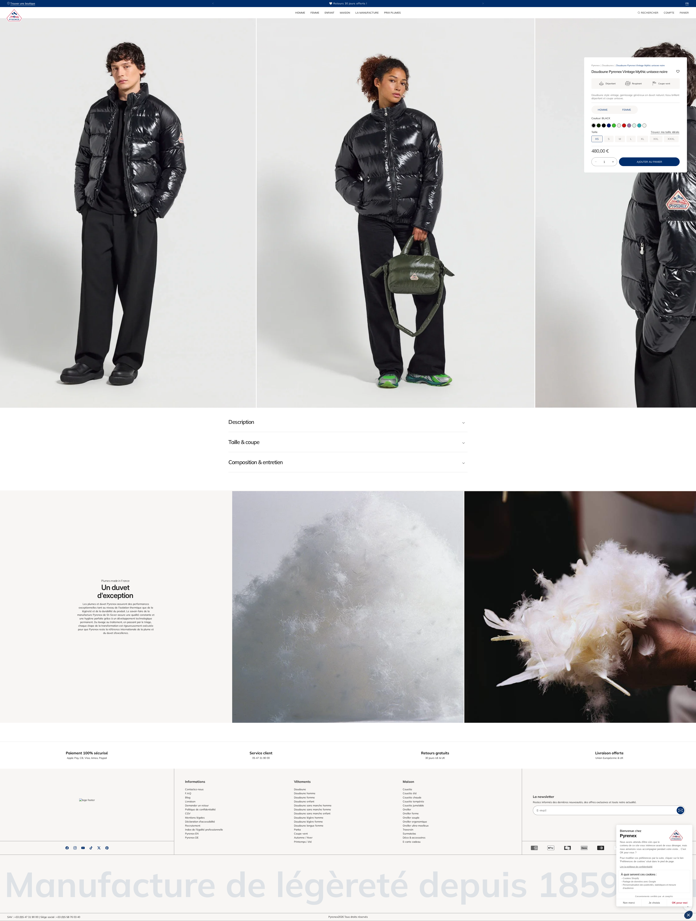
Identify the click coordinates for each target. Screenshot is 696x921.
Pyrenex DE (191, 837)
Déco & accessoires (414, 837)
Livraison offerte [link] (609, 753)
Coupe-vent (301, 833)
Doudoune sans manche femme (312, 809)
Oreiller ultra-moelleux (415, 825)
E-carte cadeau (411, 841)
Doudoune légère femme (308, 821)
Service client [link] (261, 753)
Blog (187, 797)
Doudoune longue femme (308, 825)
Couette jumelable (413, 805)
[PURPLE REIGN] (629, 125)
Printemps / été (303, 841)
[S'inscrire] (680, 810)
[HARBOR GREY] (634, 125)
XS (597, 138)
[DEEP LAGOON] (639, 125)
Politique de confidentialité (200, 809)
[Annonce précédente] (213, 3)
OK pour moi (679, 902)
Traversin (408, 829)
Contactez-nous (194, 789)
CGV (187, 813)
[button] (300, 12)
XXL (656, 138)
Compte (669, 12)
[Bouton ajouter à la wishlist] (678, 71)
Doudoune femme (304, 797)
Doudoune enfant (304, 801)
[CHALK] (619, 125)
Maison (345, 12)
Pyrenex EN (191, 833)
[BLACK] (604, 125)
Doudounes (608, 65)
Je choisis (654, 902)
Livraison (190, 801)
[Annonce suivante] (483, 3)
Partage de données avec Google (639, 881)
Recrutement (192, 825)
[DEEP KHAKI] (599, 125)
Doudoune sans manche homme (313, 805)
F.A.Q (188, 793)
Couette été (410, 793)
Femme (314, 12)
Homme (300, 12)
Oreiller (407, 809)
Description (241, 422)
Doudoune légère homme (308, 817)
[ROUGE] (624, 125)
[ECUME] (644, 125)
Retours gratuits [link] (435, 753)
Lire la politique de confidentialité (636, 867)
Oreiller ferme (411, 813)
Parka (297, 829)
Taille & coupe (243, 442)
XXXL (671, 138)
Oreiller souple (411, 817)
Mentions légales (195, 817)
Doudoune (300, 789)
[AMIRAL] (609, 125)
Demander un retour (197, 805)
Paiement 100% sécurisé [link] (87, 753)
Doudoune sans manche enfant (312, 813)
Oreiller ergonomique (415, 821)
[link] (348, 607)
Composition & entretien (255, 462)
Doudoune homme (304, 793)
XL (642, 138)
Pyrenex (595, 65)
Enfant (329, 12)
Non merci (629, 902)
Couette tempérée (413, 801)
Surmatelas (409, 833)
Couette (407, 789)
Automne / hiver (303, 837)
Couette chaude (412, 797)
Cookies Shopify (631, 878)
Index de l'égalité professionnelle (204, 829)
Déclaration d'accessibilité (200, 821)
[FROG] (614, 125)
